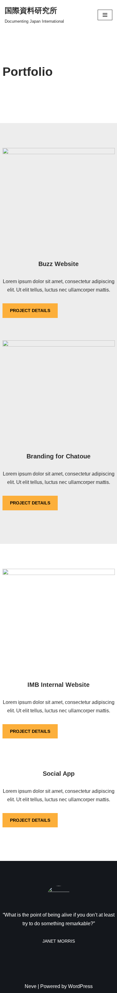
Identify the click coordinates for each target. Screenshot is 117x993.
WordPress (80, 986)
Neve (31, 986)
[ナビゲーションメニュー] (105, 15)
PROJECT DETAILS (30, 310)
